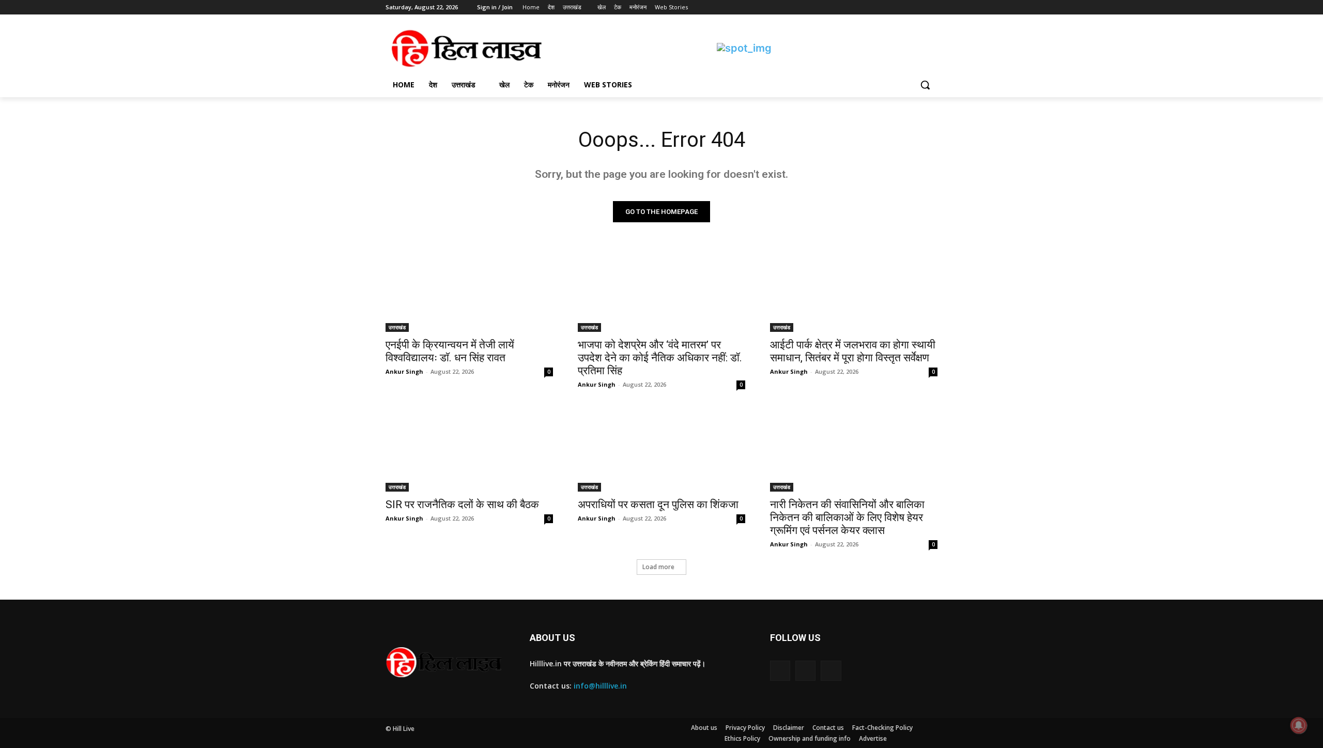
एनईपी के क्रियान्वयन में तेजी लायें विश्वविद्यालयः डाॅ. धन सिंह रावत (450, 351)
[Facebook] (874, 7)
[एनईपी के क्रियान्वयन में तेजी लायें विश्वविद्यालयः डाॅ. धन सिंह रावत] (469, 290)
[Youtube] (931, 7)
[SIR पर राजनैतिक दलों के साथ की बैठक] (469, 450)
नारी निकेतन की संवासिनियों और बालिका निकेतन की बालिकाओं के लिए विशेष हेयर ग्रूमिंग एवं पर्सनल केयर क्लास (847, 517)
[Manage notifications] (1298, 725)
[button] (925, 84)
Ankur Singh (404, 371)
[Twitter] (903, 7)
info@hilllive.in (600, 686)
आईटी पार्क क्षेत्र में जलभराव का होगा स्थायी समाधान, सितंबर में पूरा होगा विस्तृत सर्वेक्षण (852, 351)
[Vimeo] (917, 7)
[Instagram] (889, 7)
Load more (658, 566)
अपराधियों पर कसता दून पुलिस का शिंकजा (658, 504)
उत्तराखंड (397, 327)
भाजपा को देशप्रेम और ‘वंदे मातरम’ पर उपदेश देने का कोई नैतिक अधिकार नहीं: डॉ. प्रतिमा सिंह (660, 358)
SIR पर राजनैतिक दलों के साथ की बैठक (462, 504)
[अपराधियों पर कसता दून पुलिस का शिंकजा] (661, 450)
